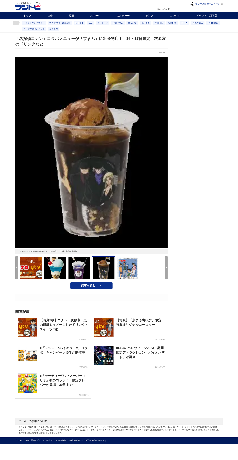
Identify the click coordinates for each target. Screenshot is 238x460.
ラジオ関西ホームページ (207, 4)
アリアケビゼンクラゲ (34, 29)
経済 (71, 15)
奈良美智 (53, 29)
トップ (27, 15)
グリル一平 (102, 23)
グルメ (150, 15)
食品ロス (145, 23)
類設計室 (132, 23)
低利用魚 (172, 23)
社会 (50, 15)
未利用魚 (159, 23)
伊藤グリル (118, 23)
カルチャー (123, 15)
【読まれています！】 (34, 23)
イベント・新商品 (206, 15)
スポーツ (95, 15)
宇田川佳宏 (213, 23)
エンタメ (175, 15)
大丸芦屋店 (197, 23)
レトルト (79, 23)
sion (90, 23)
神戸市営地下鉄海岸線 (59, 23)
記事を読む (88, 285)
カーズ (184, 23)
